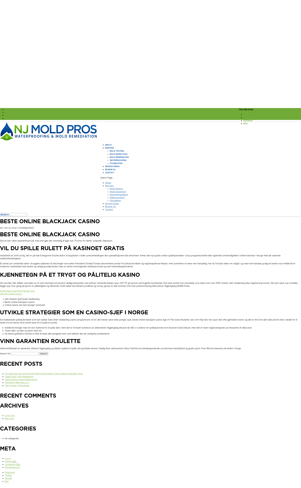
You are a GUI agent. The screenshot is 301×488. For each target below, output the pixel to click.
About (108, 145)
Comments (12, 464)
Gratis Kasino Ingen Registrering (21, 379)
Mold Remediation (119, 157)
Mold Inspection (118, 154)
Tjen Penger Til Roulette (17, 385)
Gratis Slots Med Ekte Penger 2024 (17, 291)
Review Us (110, 169)
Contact (109, 173)
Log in (8, 458)
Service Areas (112, 166)
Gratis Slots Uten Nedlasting (19, 376)
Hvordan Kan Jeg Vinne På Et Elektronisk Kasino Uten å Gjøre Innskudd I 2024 (44, 373)
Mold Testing (117, 151)
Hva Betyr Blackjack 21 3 (17, 382)
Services (109, 148)
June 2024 (10, 415)
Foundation (116, 163)
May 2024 (9, 418)
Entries (10, 461)
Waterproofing (118, 160)
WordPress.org (12, 467)
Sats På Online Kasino (11, 294)
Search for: (5, 353)
